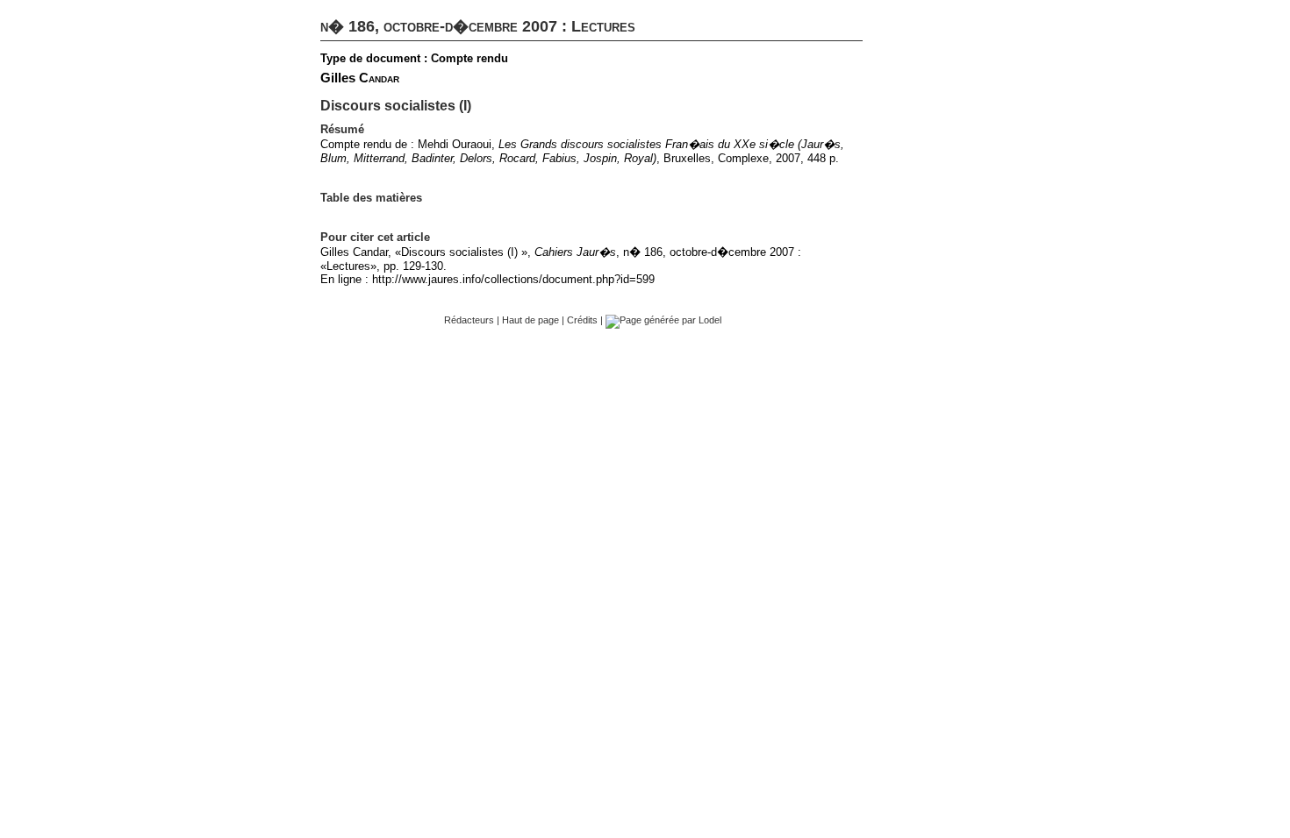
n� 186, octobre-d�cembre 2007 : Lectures (477, 26)
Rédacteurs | (473, 320)
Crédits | (586, 320)
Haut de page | (534, 320)
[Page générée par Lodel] (663, 320)
